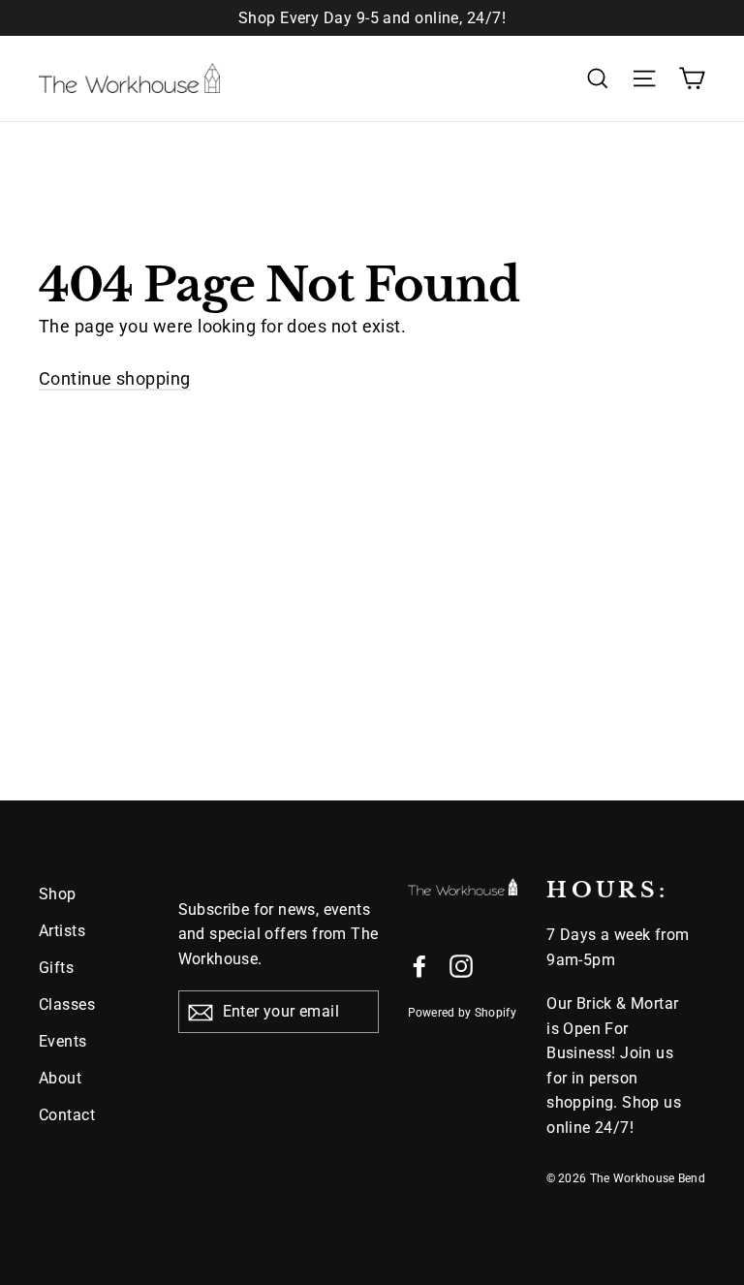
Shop (58, 894)
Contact (67, 1115)
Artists (62, 931)
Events (63, 1041)
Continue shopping (115, 378)
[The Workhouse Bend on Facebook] (419, 966)
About (60, 1078)
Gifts (56, 967)
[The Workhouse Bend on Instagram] (461, 966)
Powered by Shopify (462, 1012)
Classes (67, 1004)
